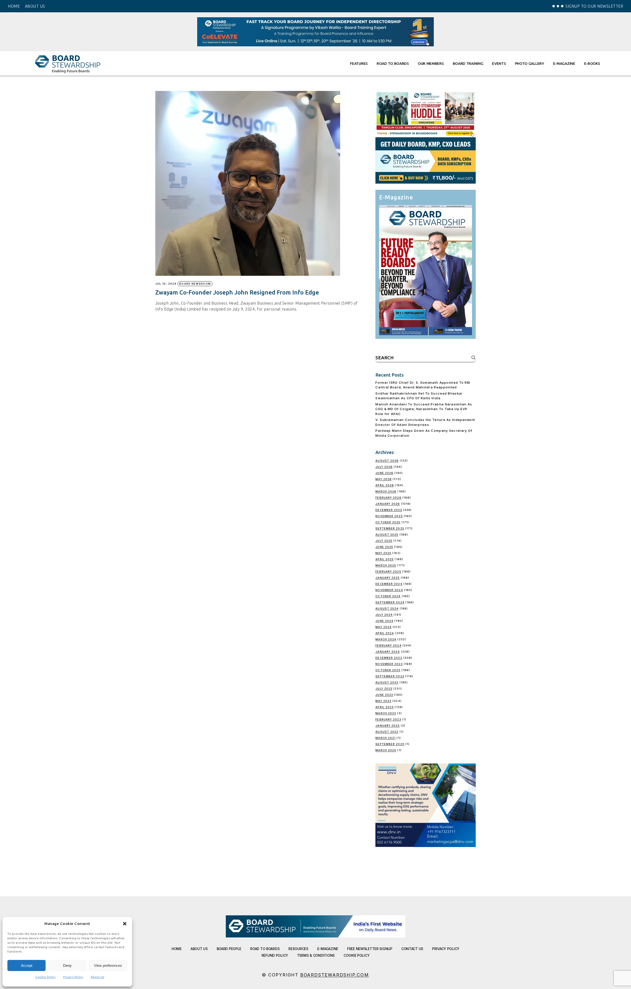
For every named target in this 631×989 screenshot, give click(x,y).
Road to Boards (265, 949)
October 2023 (387, 670)
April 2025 (384, 559)
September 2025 (389, 528)
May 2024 (383, 627)
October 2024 (388, 596)
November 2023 (389, 664)
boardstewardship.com (334, 974)
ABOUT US (35, 6)
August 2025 (386, 534)
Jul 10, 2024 (165, 283)
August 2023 (386, 682)
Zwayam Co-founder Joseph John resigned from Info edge (237, 292)
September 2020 (389, 744)
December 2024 (388, 584)
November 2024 (389, 590)
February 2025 (388, 571)
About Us (97, 976)
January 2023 (387, 725)
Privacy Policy (73, 976)
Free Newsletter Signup (369, 949)
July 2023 (383, 688)
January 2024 (387, 651)
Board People (229, 949)
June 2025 (384, 547)
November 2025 (389, 516)
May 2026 (383, 479)
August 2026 (387, 460)
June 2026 (384, 473)
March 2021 (385, 738)
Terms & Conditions (316, 955)
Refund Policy (275, 955)
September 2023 (389, 676)
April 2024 (384, 633)
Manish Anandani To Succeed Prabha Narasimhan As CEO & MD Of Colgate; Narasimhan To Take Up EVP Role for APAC (423, 409)
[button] (124, 923)
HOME (14, 6)
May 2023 (383, 701)
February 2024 (388, 645)
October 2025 (387, 522)
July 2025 (383, 540)
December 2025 (388, 510)
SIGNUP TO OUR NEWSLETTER (594, 6)
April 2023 (384, 707)
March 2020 (385, 750)
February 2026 (388, 497)
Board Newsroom (194, 283)
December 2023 (388, 657)
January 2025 (387, 577)
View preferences (108, 965)
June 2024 (384, 621)
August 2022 (386, 731)
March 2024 (385, 639)
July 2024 (384, 614)
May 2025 (383, 553)
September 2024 (389, 602)
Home (177, 949)
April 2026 (384, 485)
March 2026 (385, 491)
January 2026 (387, 503)
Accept (26, 965)
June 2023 (384, 694)
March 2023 (385, 713)
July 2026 (384, 466)
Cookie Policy (45, 976)
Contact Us (412, 949)
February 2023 (388, 719)
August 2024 (387, 608)
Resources (298, 949)
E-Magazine (327, 949)
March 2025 (385, 565)
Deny (67, 965)
